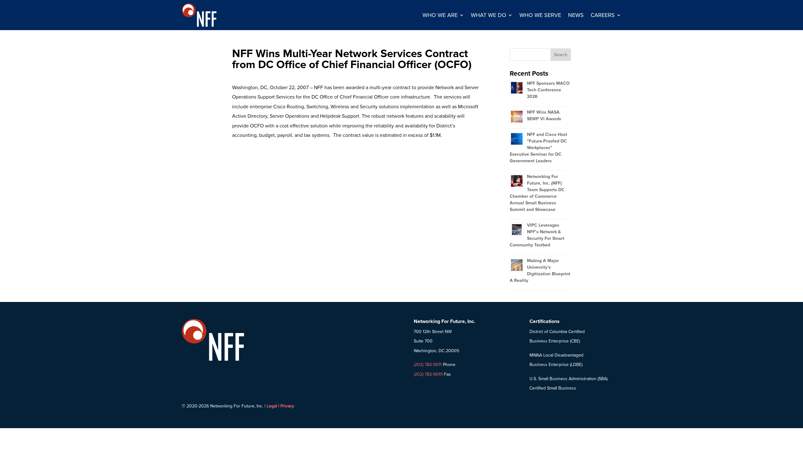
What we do (488, 15)
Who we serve (540, 15)
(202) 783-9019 (428, 374)
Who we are (440, 15)
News (576, 15)
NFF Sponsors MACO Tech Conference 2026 (548, 90)
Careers (603, 15)
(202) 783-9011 (428, 364)
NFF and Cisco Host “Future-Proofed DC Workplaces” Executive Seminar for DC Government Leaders (538, 148)
